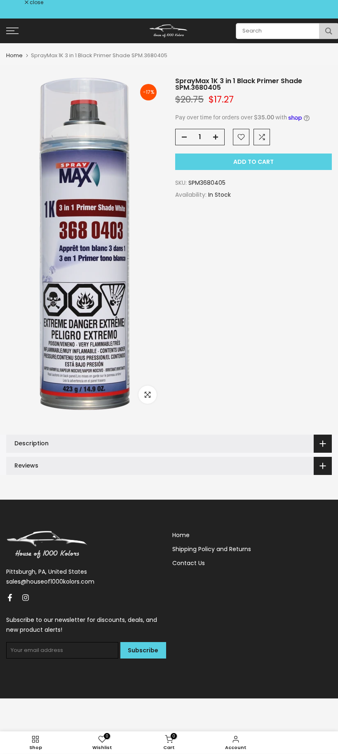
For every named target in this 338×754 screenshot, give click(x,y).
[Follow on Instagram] (25, 598)
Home (14, 55)
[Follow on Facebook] (10, 598)
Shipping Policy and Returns (211, 549)
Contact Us (188, 563)
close (17, 2)
